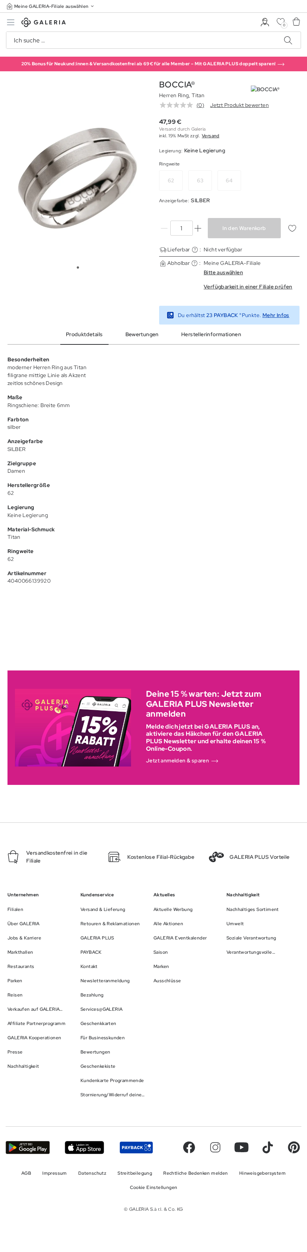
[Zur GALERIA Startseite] (43, 23)
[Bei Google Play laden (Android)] (28, 1147)
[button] (51, 6)
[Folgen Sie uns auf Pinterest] (293, 1147)
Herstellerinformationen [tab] (211, 334)
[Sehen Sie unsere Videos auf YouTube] (241, 1147)
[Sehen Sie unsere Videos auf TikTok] (267, 1147)
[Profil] (265, 22)
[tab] (77, 178)
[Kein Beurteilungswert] (178, 105)
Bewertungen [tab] (142, 334)
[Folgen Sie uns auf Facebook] (189, 1147)
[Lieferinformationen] (195, 250)
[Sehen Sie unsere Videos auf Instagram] (215, 1147)
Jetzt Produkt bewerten (239, 105)
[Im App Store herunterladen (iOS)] (84, 1147)
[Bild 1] (77, 267)
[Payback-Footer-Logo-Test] (136, 1147)
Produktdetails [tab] (84, 334)
